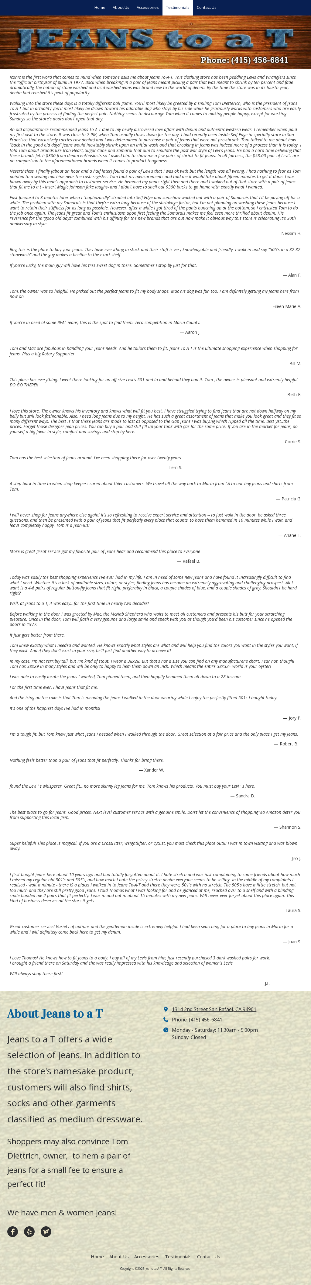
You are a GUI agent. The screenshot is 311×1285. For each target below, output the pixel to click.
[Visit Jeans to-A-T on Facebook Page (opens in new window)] (12, 1231)
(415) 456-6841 (205, 1019)
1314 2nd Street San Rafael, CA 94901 (214, 1009)
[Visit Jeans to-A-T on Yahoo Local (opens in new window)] (46, 1231)
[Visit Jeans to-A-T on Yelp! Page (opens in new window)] (29, 1231)
